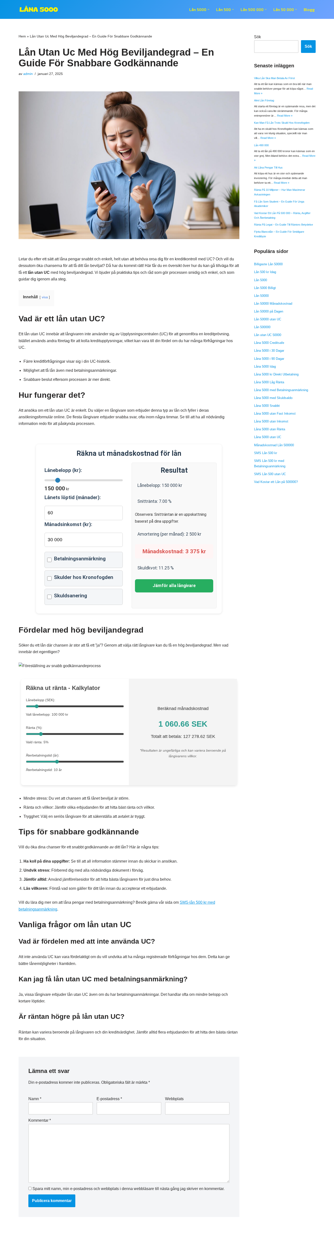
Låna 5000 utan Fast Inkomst (275, 413)
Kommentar (39, 1120)
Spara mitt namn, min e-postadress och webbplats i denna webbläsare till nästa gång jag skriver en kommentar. (128, 1189)
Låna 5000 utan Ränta (269, 429)
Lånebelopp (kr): (63, 470)
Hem (22, 36)
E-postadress (109, 1099)
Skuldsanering (70, 596)
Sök (257, 37)
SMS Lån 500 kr (265, 453)
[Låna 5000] (39, 9)
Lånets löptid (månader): (73, 497)
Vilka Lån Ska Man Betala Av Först (274, 78)
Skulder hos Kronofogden (83, 577)
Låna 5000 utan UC (267, 437)
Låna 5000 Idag (265, 366)
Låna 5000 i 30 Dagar (269, 350)
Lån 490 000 (261, 145)
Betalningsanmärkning (80, 559)
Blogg (309, 9)
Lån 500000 (262, 327)
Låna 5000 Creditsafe (269, 343)
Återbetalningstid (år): (42, 755)
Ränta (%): (34, 728)
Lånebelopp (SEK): (40, 700)
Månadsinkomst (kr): (68, 524)
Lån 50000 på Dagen (268, 311)
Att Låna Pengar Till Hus (268, 167)
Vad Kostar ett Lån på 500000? (276, 482)
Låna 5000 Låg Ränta (269, 382)
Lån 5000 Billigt (265, 288)
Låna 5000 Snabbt (267, 406)
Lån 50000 (261, 296)
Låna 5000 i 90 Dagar (269, 359)
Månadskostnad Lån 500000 (274, 445)
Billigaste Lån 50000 (268, 264)
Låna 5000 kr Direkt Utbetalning (276, 374)
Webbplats (174, 1099)
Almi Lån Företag (264, 100)
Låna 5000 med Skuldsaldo (273, 398)
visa (45, 297)
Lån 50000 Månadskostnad (273, 303)
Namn (34, 1099)
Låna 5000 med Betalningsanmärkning (281, 390)
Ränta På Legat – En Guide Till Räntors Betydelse (283, 224)
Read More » (284, 115)
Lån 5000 (260, 280)
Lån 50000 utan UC (267, 319)
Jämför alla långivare (174, 585)
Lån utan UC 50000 (267, 335)
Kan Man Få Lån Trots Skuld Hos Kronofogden (282, 122)
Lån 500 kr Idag (265, 272)
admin (28, 74)
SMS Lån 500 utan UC (270, 474)
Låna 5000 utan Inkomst (271, 421)
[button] (208, 9)
